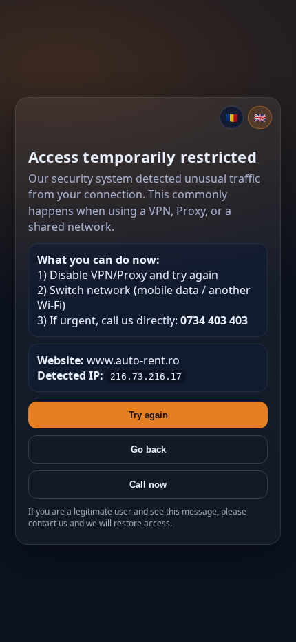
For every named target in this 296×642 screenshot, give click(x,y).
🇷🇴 (231, 117)
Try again (148, 415)
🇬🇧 (260, 117)
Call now (148, 484)
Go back (148, 449)
